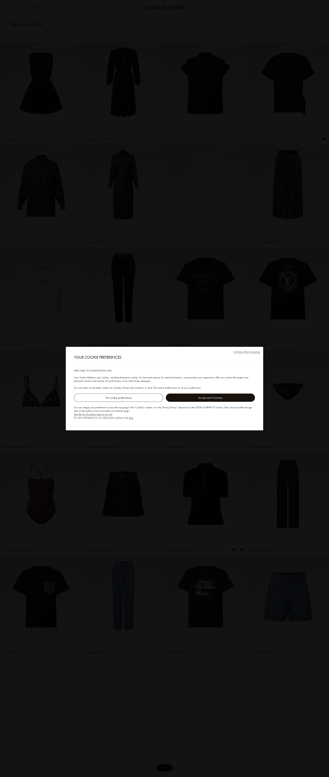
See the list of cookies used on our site (93, 414)
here (131, 417)
